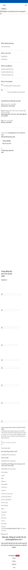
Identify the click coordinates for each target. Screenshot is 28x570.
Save (18, 555)
